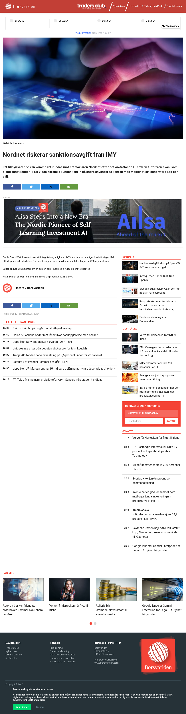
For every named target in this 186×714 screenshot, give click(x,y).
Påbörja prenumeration (62, 658)
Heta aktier (135, 6)
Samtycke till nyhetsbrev (143, 413)
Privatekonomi (174, 6)
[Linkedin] (50, 187)
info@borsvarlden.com (106, 659)
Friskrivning (56, 648)
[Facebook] (12, 187)
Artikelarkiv (11, 658)
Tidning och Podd (153, 6)
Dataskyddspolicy (59, 651)
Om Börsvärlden (14, 654)
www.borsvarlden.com (106, 662)
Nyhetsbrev (119, 6)
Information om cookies (62, 654)
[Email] (69, 187)
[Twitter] (31, 187)
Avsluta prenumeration (62, 661)
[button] (91, 623)
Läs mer (40, 707)
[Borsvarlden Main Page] (20, 6)
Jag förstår (22, 707)
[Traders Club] (91, 6)
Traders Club (12, 648)
